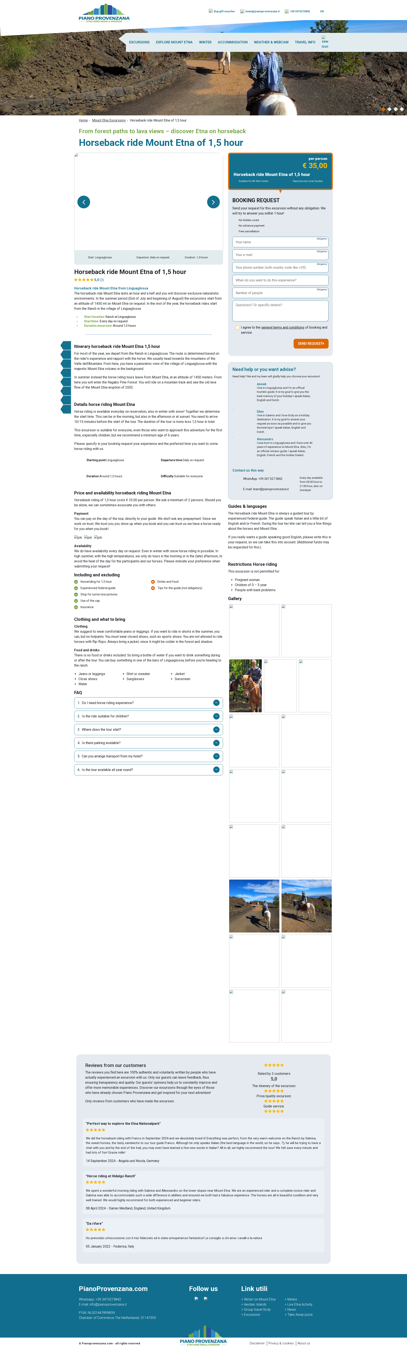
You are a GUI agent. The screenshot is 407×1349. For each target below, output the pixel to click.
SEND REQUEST (310, 344)
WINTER (205, 42)
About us (303, 1343)
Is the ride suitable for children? (103, 716)
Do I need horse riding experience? (106, 703)
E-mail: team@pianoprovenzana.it (266, 489)
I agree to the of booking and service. (284, 330)
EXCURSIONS (139, 42)
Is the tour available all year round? (105, 770)
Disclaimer (257, 1343)
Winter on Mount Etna (258, 1299)
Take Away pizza (298, 1315)
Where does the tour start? (99, 730)
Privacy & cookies (281, 1343)
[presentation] (83, 202)
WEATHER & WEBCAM (271, 42)
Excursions (250, 1315)
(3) (99, 280)
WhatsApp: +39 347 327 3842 (262, 478)
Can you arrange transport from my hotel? (110, 756)
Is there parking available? (99, 743)
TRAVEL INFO (305, 42)
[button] (383, 109)
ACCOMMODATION (233, 42)
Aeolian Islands (253, 1304)
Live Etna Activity (298, 1304)
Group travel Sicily (256, 1309)
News (290, 1309)
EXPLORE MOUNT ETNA (174, 42)
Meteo (291, 1299)
